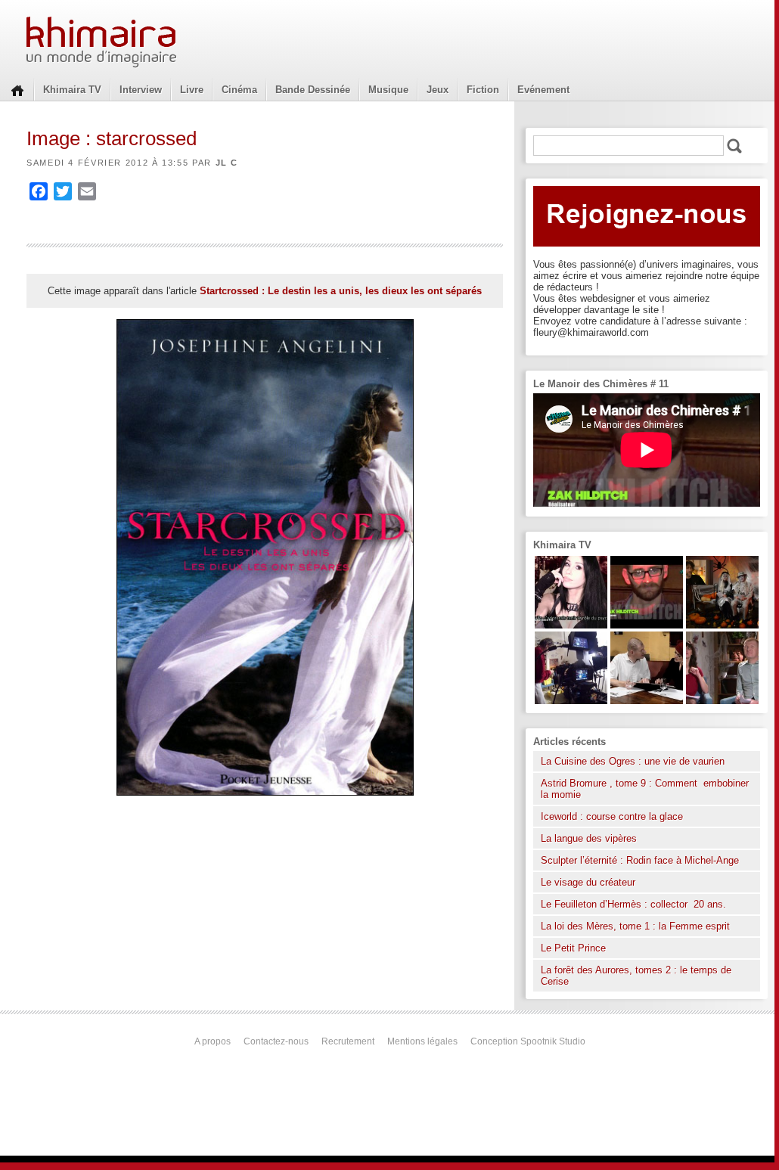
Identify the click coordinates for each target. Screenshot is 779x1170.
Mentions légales (422, 1041)
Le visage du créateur (588, 882)
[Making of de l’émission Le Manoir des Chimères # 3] (571, 700)
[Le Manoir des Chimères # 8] (571, 625)
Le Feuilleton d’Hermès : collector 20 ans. (635, 904)
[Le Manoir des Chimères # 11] (646, 625)
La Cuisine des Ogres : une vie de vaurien (633, 761)
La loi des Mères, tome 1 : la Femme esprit (635, 926)
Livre (191, 89)
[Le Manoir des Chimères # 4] (646, 700)
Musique (388, 89)
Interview (140, 89)
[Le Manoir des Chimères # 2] (722, 700)
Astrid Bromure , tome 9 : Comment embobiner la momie (645, 788)
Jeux (437, 89)
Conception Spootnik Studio (527, 1041)
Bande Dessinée (312, 89)
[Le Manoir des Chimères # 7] (722, 625)
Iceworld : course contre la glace (612, 816)
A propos (212, 1041)
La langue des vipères (589, 838)
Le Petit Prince (573, 948)
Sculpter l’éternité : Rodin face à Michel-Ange (640, 860)
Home (17, 89)
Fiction (483, 89)
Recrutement (347, 1041)
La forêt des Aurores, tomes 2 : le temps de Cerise (636, 975)
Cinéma (239, 89)
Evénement (543, 89)
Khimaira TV (72, 89)
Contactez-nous (276, 1041)
